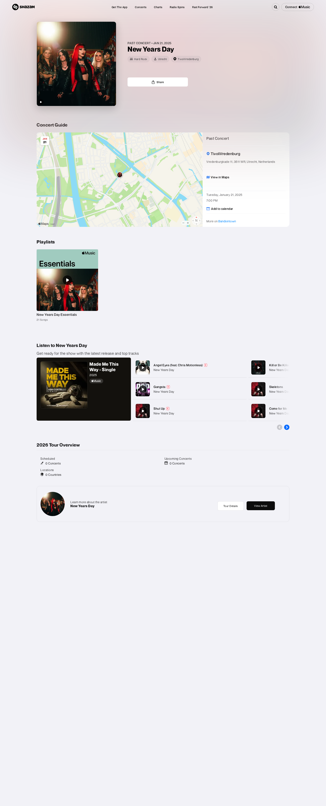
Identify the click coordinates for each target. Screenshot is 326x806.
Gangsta (159, 387)
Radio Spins (177, 7)
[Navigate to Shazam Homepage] (23, 7)
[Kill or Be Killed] (258, 367)
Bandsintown (227, 221)
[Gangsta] (143, 389)
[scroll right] (286, 427)
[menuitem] (119, 7)
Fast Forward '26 (202, 7)
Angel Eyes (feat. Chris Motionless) (178, 365)
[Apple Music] (108, 381)
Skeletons (276, 387)
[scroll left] (279, 427)
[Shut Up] (143, 411)
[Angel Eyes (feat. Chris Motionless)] (143, 367)
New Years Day (164, 370)
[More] (240, 367)
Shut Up (159, 408)
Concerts (140, 7)
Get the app (120, 7)
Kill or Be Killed (279, 365)
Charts (158, 7)
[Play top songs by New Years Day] (41, 102)
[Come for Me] (258, 411)
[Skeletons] (258, 389)
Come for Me (278, 408)
